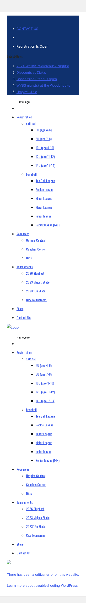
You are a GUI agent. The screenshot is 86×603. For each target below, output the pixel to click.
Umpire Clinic (26, 92)
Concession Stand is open (36, 79)
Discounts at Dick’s (31, 72)
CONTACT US (27, 29)
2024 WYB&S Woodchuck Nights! (42, 66)
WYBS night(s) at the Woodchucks (43, 85)
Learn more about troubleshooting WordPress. (43, 585)
